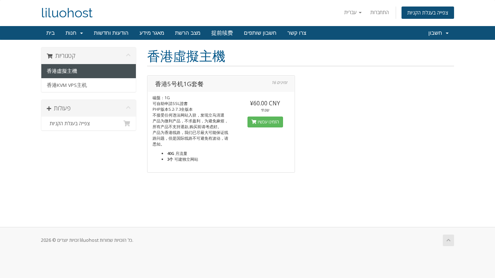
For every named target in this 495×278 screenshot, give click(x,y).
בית (50, 33)
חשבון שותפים (260, 33)
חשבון (436, 33)
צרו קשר (296, 33)
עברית (351, 12)
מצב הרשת (187, 33)
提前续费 (222, 33)
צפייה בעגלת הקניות (427, 12)
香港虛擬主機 (62, 71)
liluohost (67, 13)
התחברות (379, 12)
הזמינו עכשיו (268, 122)
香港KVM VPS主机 (67, 85)
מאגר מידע (152, 33)
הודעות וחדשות (111, 33)
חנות (72, 33)
